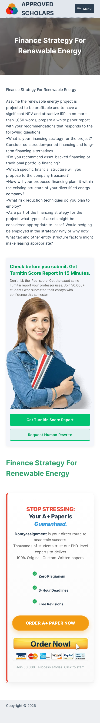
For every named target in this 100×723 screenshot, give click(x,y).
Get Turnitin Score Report (50, 419)
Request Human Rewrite (50, 434)
